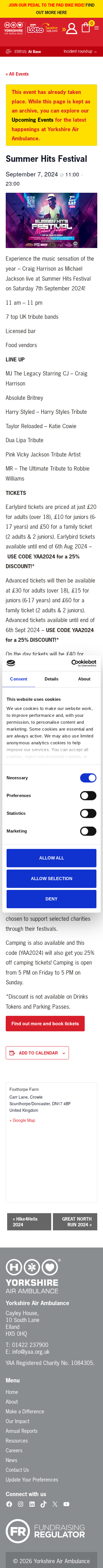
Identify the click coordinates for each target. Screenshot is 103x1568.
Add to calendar (38, 1053)
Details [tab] (52, 678)
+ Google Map (22, 1120)
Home (12, 1392)
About (12, 1401)
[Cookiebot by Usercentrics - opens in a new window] (72, 663)
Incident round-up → (80, 51)
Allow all (51, 857)
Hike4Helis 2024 (25, 1221)
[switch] (88, 795)
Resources (17, 1440)
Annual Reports (21, 1431)
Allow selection (51, 878)
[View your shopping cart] (86, 28)
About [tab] (84, 678)
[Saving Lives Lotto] (46, 29)
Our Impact (17, 1421)
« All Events (17, 74)
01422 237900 (30, 1344)
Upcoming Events (33, 119)
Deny (51, 898)
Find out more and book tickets (45, 1023)
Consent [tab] (18, 678)
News (11, 1460)
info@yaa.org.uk (30, 1351)
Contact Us (17, 1470)
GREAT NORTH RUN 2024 (77, 1221)
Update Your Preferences (32, 1479)
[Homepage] (15, 29)
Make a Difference (25, 1411)
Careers (14, 1450)
